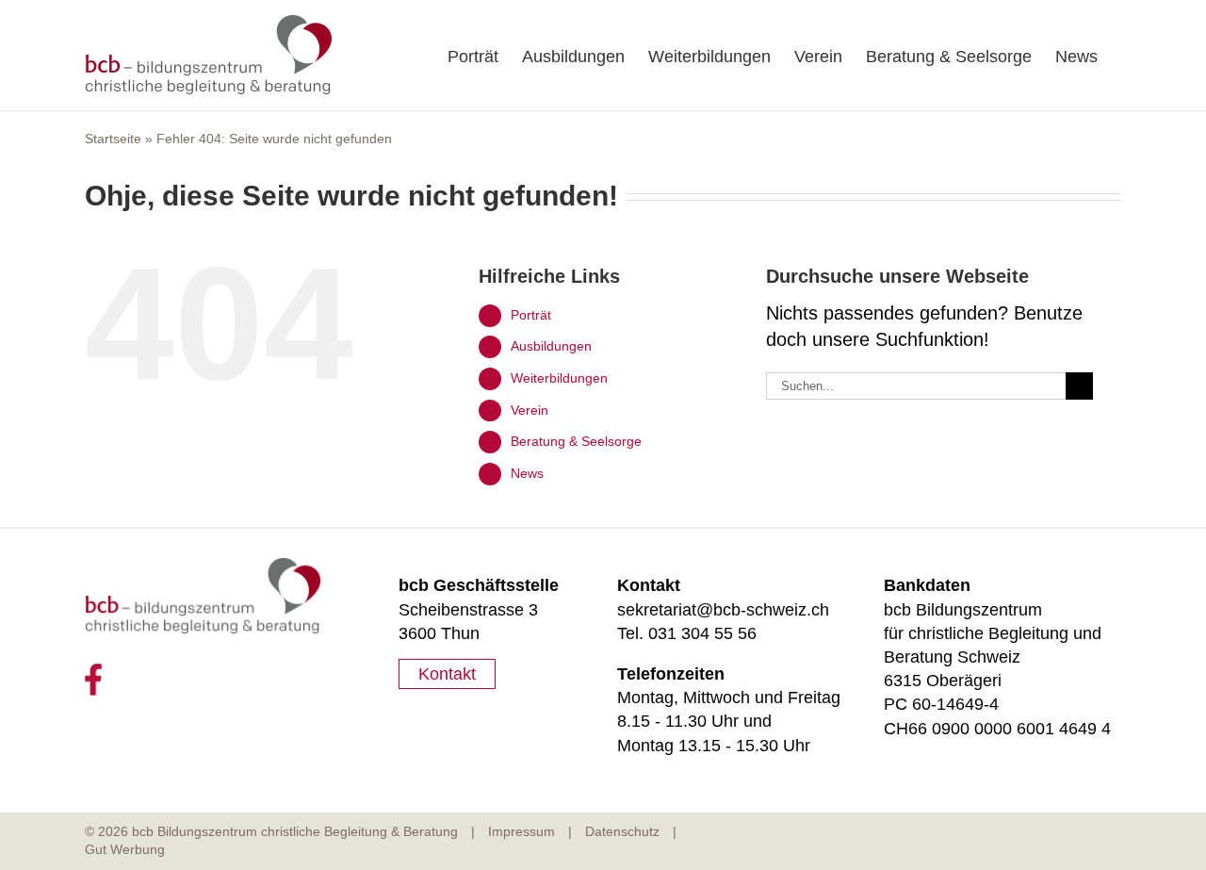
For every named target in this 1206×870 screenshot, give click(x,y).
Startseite (113, 138)
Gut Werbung (125, 849)
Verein (529, 410)
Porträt (531, 314)
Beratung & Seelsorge (576, 441)
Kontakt (447, 674)
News (527, 473)
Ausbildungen (551, 345)
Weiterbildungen (559, 378)
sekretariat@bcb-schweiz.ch (723, 609)
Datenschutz (622, 831)
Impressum (521, 831)
